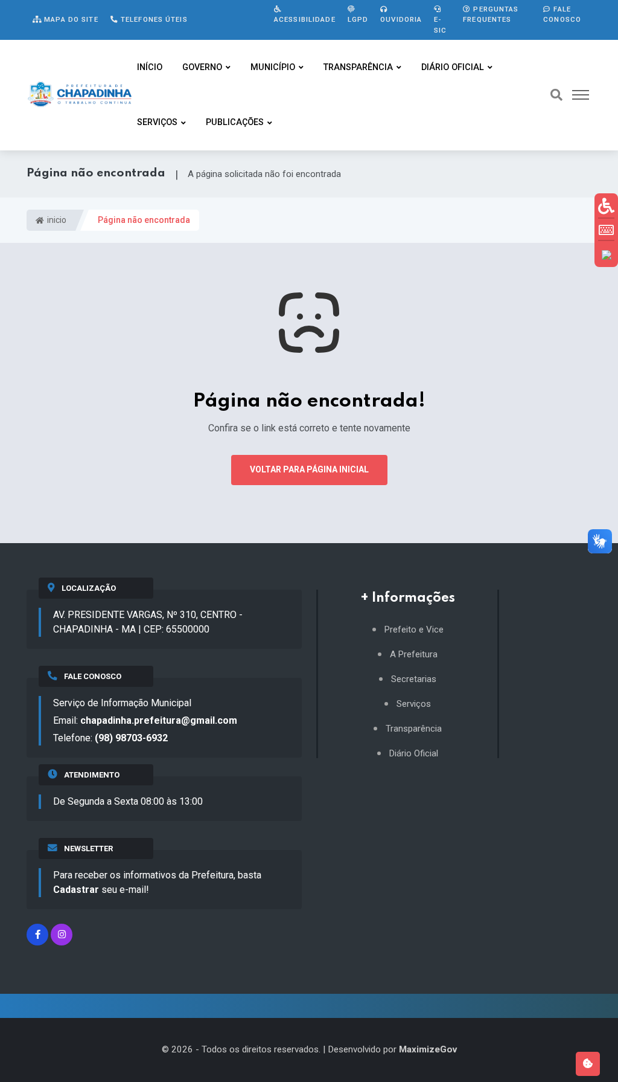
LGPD (358, 19)
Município (272, 67)
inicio (55, 220)
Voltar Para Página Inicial (309, 469)
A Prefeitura (414, 654)
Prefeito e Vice (414, 629)
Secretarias (413, 679)
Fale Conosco (562, 14)
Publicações (235, 122)
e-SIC (440, 24)
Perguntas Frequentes (490, 14)
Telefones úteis (153, 19)
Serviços (157, 122)
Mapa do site (70, 19)
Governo (202, 67)
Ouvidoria (401, 19)
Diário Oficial (452, 67)
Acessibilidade (305, 19)
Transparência (358, 67)
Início (149, 67)
